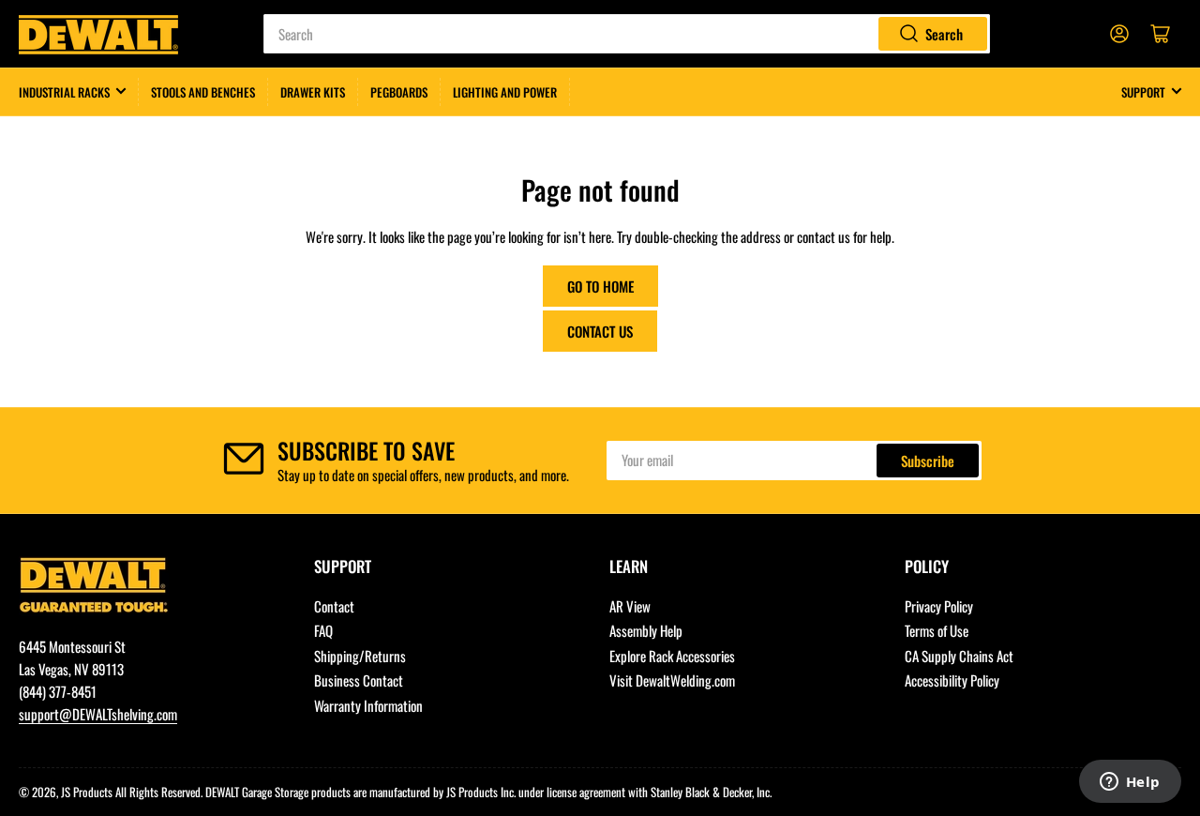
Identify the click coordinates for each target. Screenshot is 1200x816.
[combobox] (626, 33)
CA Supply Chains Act (959, 655)
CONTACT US (600, 331)
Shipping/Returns (360, 655)
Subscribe (927, 460)
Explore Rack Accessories (672, 655)
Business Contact (358, 680)
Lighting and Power (505, 92)
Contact (334, 606)
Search (944, 33)
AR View (630, 606)
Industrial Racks (64, 92)
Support (1143, 92)
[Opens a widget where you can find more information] (1129, 783)
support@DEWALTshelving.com (98, 713)
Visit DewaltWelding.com (672, 680)
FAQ (323, 630)
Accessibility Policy (952, 680)
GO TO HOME (600, 286)
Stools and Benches (203, 92)
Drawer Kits (312, 92)
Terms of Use (936, 630)
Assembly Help (645, 630)
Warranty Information (368, 705)
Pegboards (399, 92)
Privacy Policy (939, 606)
